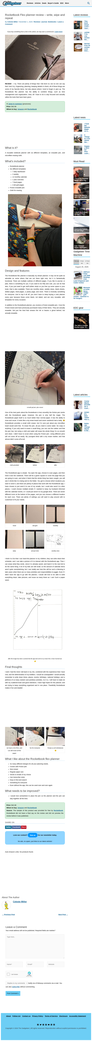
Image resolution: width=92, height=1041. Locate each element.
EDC (62, 3)
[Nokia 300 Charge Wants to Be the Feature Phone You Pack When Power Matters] (78, 427)
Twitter (8, 827)
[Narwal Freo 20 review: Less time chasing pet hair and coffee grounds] (78, 47)
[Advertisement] (35, 130)
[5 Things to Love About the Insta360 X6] (78, 138)
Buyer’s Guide (53, 3)
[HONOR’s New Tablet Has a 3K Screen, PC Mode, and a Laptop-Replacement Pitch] (78, 416)
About (8, 1016)
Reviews (37, 22)
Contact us (26, 1016)
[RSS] (51, 1024)
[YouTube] (49, 1024)
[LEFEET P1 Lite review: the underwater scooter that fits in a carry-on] (78, 36)
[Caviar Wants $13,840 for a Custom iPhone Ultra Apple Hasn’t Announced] (78, 404)
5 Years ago (82, 262)
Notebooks (52, 22)
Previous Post (8, 914)
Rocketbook (32, 109)
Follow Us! (16, 1016)
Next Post (63, 914)
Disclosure (63, 1016)
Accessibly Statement (77, 1016)
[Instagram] (43, 1024)
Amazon (21, 109)
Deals (44, 3)
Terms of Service (51, 1016)
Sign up (32, 835)
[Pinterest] (46, 1024)
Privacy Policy (37, 1016)
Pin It (24, 827)
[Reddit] (54, 1024)
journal (44, 22)
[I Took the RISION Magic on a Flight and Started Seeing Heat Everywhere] (78, 127)
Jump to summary (15, 104)
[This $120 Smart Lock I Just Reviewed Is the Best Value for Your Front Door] (78, 24)
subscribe (16, 987)
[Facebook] (38, 1024)
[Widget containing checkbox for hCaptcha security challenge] (19, 974)
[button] (88, 3)
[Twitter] (40, 1024)
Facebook (16, 827)
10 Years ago (87, 262)
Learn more (58, 31)
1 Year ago (76, 261)
